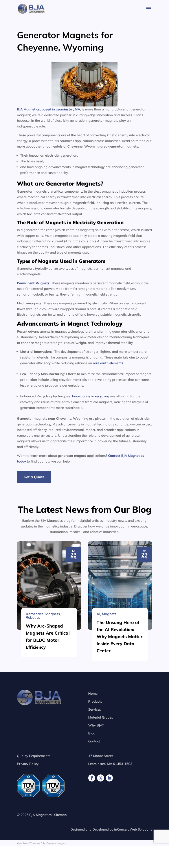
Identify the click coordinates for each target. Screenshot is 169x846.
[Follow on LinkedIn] (109, 778)
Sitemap (60, 815)
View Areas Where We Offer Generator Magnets (41, 843)
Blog (91, 733)
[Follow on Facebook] (91, 778)
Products (95, 701)
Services (94, 709)
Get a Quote (34, 477)
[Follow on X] (100, 778)
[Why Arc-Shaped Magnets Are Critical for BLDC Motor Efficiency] (49, 585)
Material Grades (100, 717)
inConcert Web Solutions (133, 829)
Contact (94, 741)
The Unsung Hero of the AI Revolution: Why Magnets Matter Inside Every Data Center (119, 636)
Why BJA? (96, 725)
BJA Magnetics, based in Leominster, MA (48, 109)
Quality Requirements (33, 756)
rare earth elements (108, 363)
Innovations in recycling (90, 396)
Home (92, 693)
